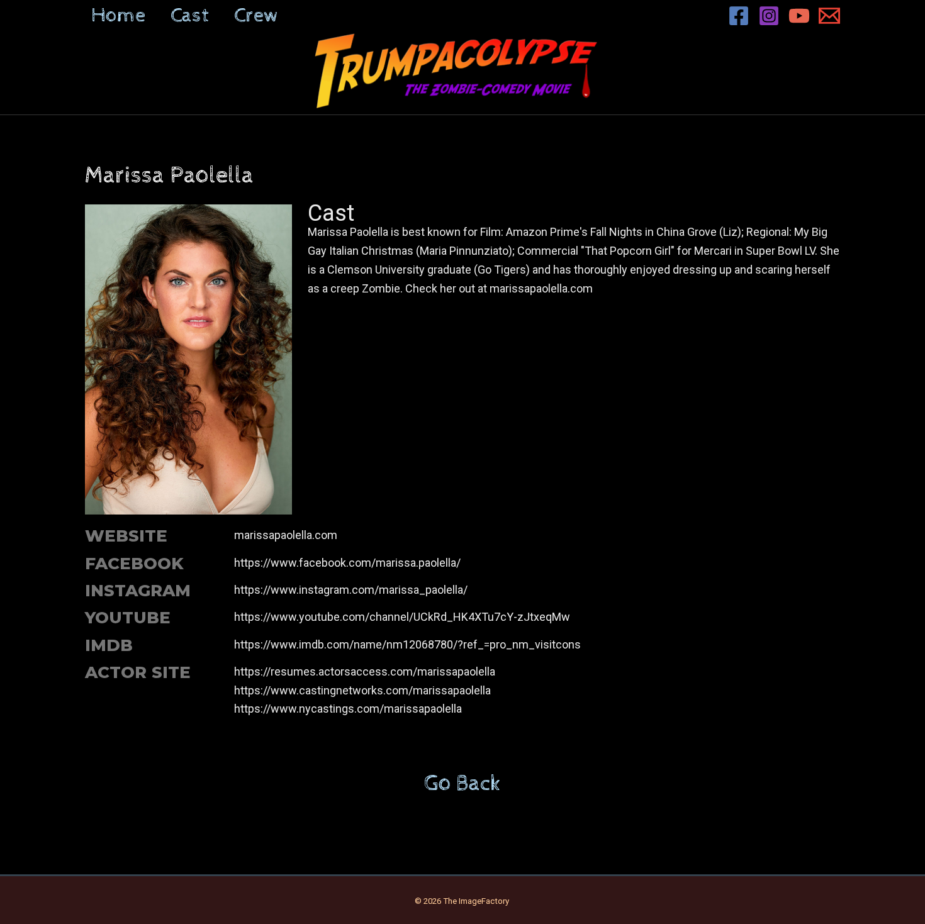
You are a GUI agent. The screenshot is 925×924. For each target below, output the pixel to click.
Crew (256, 16)
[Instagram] (769, 15)
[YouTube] (799, 15)
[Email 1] (829, 15)
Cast (190, 16)
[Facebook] (738, 15)
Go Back (462, 784)
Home (118, 16)
